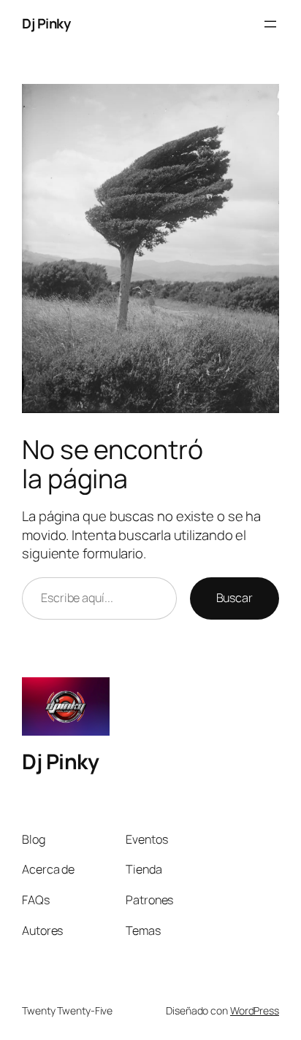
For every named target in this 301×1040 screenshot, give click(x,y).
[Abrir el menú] (270, 24)
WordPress (254, 1010)
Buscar (234, 598)
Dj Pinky (46, 23)
